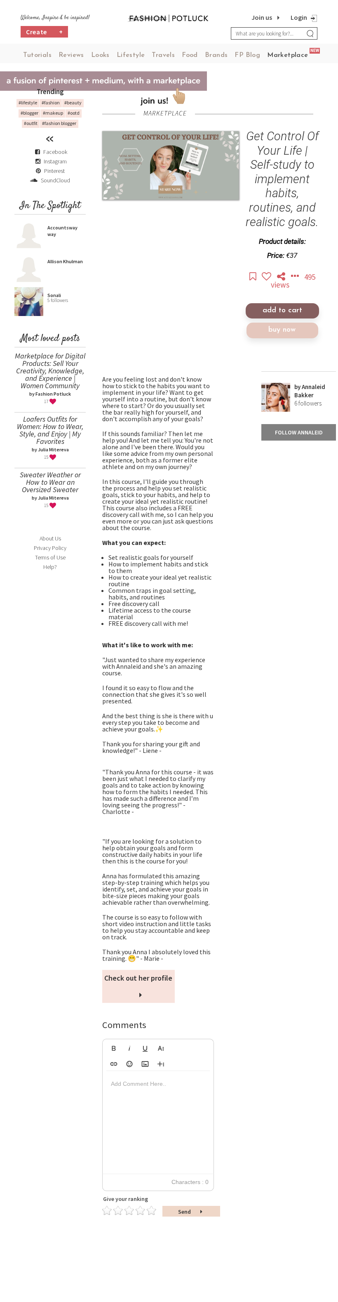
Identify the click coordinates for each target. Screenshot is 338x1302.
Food (190, 55)
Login (299, 17)
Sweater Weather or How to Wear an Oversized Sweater (50, 482)
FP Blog (247, 55)
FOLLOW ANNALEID (299, 432)
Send (185, 1211)
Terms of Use (50, 557)
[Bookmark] (253, 277)
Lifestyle (131, 55)
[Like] (267, 277)
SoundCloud (55, 180)
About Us (50, 538)
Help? (50, 567)
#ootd (74, 113)
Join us (261, 17)
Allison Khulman (65, 261)
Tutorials (37, 55)
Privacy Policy (50, 548)
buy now (282, 330)
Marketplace (287, 55)
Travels (163, 55)
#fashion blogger (59, 123)
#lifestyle (28, 102)
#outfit (31, 123)
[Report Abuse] (295, 277)
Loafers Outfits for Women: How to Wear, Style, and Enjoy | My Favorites (50, 430)
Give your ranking (125, 1199)
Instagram (55, 161)
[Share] (282, 277)
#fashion (51, 102)
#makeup (53, 113)
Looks (100, 55)
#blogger (29, 113)
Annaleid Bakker (309, 391)
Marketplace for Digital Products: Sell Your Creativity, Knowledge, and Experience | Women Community (50, 370)
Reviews (71, 55)
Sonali (54, 295)
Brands (216, 55)
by (298, 387)
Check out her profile (138, 978)
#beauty (73, 102)
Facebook (55, 152)
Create (44, 32)
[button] (114, 1047)
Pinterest (54, 171)
